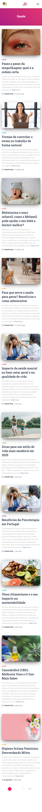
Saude (4, 60)
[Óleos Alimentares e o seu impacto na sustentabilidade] (21, 573)
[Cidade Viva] (15, 4)
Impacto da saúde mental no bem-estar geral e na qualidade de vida (19, 372)
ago (19, 94)
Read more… (16, 90)
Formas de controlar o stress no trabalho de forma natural (17, 141)
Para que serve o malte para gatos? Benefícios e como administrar (19, 297)
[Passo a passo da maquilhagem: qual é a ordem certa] (21, 42)
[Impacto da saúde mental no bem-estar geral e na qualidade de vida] (21, 347)
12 (24, 789)
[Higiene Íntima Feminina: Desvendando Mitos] (21, 727)
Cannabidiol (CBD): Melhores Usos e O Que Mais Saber (18, 674)
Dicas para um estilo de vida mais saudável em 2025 (18, 451)
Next (30, 789)
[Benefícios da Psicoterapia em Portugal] (21, 498)
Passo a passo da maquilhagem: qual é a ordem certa (17, 68)
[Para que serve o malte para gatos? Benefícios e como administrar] (21, 271)
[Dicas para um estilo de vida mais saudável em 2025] (21, 425)
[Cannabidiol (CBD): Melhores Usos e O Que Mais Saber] (21, 649)
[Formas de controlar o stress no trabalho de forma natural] (21, 115)
